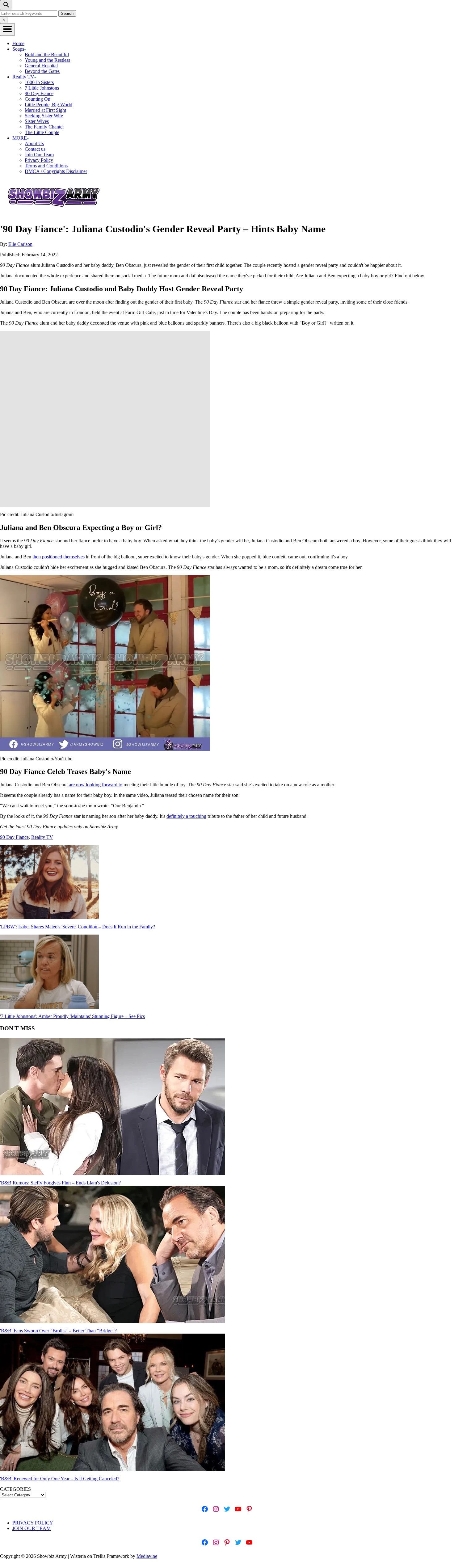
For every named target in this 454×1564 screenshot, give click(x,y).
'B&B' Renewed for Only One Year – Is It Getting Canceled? (59, 1478)
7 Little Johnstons (42, 87)
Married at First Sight (45, 110)
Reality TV (42, 837)
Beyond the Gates (42, 71)
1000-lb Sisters (39, 82)
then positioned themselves (58, 556)
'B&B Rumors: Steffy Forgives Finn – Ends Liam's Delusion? (60, 1182)
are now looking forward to (95, 784)
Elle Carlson (20, 244)
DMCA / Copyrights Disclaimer (56, 171)
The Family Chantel (44, 126)
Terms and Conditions (46, 165)
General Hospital (41, 65)
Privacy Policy (39, 160)
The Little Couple (42, 132)
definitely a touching (186, 816)
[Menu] (7, 29)
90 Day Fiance (39, 93)
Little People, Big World (48, 104)
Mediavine (147, 1556)
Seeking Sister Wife (44, 115)
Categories (15, 1489)
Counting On (37, 99)
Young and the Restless (47, 60)
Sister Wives (37, 121)
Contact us (35, 149)
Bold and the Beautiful (47, 54)
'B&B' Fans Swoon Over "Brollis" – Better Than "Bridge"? (58, 1330)
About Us (34, 143)
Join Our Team (39, 154)
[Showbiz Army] (54, 214)
